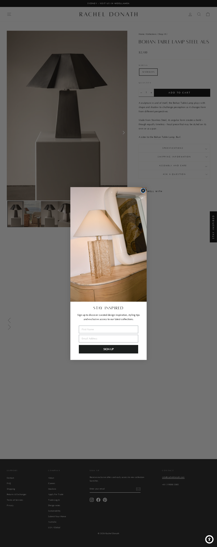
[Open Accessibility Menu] (209, 539)
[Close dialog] (143, 190)
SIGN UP (108, 349)
